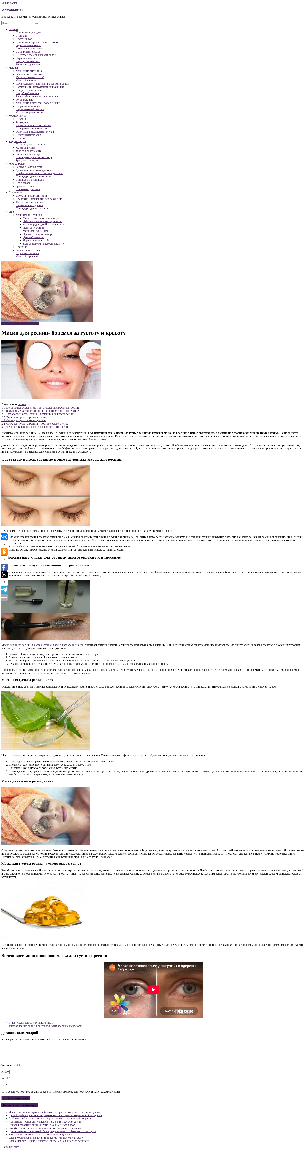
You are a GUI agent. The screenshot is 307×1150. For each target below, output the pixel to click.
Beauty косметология (28, 134)
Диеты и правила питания (31, 195)
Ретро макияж (24, 99)
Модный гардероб (27, 256)
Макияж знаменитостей (30, 77)
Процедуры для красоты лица (34, 157)
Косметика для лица (28, 154)
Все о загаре (23, 182)
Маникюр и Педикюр (29, 214)
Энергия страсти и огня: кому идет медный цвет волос (42, 1124)
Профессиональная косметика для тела (39, 173)
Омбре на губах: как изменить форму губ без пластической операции (51, 1118)
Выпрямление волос (28, 51)
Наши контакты (11, 1146)
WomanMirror (12, 10)
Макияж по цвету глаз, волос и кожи (38, 102)
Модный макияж (26, 80)
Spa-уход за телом (26, 186)
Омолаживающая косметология (35, 131)
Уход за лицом (17, 141)
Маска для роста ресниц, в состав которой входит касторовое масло (42, 644)
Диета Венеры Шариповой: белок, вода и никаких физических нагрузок (52, 1131)
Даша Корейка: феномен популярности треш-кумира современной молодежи (55, 1115)
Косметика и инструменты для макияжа (40, 86)
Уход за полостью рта (28, 150)
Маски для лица (25, 147)
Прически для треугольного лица (31, 1022)
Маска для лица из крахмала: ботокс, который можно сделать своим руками (55, 1112)
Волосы (13, 29)
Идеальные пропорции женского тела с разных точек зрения (45, 1121)
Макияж (13, 67)
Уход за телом (17, 163)
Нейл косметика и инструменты (42, 221)
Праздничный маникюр (37, 234)
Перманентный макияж (30, 109)
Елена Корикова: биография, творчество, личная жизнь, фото (46, 1137)
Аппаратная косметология (31, 128)
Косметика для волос (28, 64)
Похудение (15, 192)
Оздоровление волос (28, 45)
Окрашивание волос (28, 58)
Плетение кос (24, 38)
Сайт (4, 1084)
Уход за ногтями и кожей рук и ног (44, 243)
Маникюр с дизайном (36, 230)
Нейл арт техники (34, 227)
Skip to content (9, 2)
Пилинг (20, 138)
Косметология (17, 115)
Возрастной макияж (28, 106)
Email (5, 1078)
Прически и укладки (28, 32)
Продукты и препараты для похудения (39, 198)
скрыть (22, 404)
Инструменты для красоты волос (36, 54)
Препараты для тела (28, 189)
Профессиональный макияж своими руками (42, 83)
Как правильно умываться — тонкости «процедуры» (41, 1134)
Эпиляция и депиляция (30, 179)
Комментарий (10, 1065)
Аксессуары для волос (29, 48)
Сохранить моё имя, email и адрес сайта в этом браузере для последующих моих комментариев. (63, 1091)
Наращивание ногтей (36, 240)
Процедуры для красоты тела (33, 176)
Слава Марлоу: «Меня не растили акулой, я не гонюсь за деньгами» (50, 1140)
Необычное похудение (29, 205)
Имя (5, 1071)
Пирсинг (21, 118)
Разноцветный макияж (29, 74)
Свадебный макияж (27, 93)
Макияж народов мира (29, 112)
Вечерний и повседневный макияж (37, 96)
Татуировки (23, 122)
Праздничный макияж (29, 90)
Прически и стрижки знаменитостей (38, 42)
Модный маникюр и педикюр (41, 218)
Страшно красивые (27, 253)
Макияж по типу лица (29, 70)
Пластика (21, 246)
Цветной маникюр (34, 237)
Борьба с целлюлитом (29, 166)
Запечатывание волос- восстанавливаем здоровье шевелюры (47, 1025)
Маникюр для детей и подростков (43, 224)
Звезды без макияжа (28, 250)
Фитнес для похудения (29, 202)
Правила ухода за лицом (30, 144)
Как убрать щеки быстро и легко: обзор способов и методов (45, 1128)
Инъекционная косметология (33, 125)
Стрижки (21, 35)
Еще (11, 211)
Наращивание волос (28, 61)
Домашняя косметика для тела (34, 170)
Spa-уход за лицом (27, 160)
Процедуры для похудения (32, 208)
